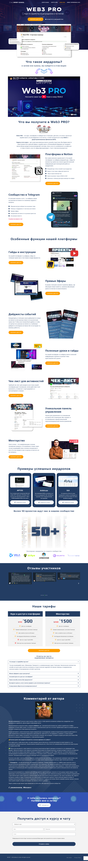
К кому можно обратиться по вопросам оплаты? (23, 686)
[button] (9, 583)
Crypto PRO (54, 2)
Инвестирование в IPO (73, 2)
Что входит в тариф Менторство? (18, 661)
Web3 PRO (62, 2)
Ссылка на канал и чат (15, 219)
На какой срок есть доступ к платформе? (21, 676)
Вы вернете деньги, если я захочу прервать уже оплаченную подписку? (29, 683)
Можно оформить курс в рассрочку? (19, 673)
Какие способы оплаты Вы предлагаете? (20, 679)
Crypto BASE (45, 2)
